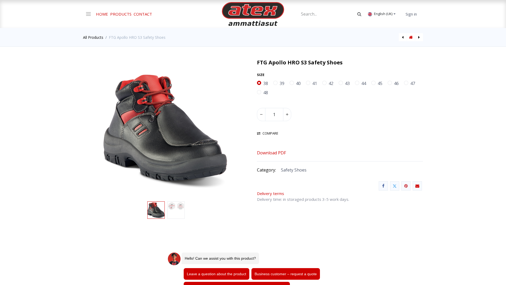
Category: (266, 170)
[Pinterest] (406, 186)
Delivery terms (272, 193)
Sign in (411, 14)
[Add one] (287, 114)
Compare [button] (270, 133)
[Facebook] (383, 186)
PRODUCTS (121, 14)
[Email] (417, 186)
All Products (93, 37)
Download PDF (271, 153)
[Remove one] (261, 114)
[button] (95, 129)
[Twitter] (394, 186)
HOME (102, 14)
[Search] (359, 14)
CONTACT (143, 14)
